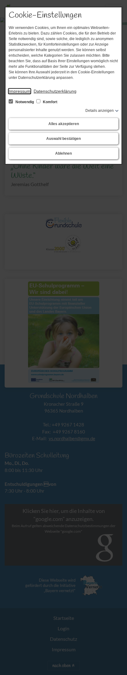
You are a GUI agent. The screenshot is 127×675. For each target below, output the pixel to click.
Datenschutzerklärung (55, 91)
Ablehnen (63, 153)
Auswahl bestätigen (63, 138)
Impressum (20, 91)
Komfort (49, 102)
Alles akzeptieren (63, 124)
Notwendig (24, 102)
